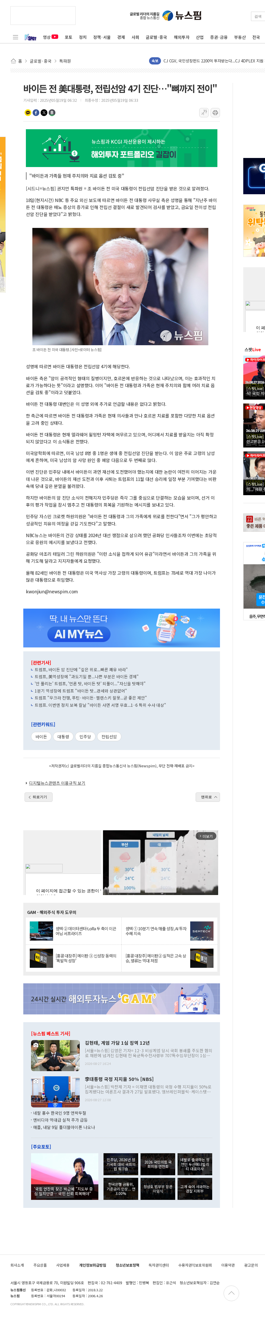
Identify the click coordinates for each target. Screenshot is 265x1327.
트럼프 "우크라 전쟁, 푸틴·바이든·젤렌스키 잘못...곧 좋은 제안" (91, 698)
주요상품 (40, 1265)
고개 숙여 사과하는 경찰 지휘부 (194, 1189)
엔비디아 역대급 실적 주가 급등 (60, 1120)
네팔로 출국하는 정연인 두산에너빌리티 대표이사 (194, 1164)
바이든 (41, 736)
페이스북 (36, 112)
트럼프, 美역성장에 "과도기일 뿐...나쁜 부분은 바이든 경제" (87, 676)
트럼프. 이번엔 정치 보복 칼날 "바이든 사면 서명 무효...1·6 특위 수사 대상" (100, 705)
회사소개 (17, 1265)
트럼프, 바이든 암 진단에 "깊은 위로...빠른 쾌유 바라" (81, 669)
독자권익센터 (159, 1265)
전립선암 (109, 736)
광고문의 (251, 1265)
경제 (121, 37)
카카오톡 (28, 112)
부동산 (240, 37)
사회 (135, 37)
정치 (83, 37)
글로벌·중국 (156, 37)
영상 (47, 37)
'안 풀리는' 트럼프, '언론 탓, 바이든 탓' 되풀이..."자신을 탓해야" (90, 683)
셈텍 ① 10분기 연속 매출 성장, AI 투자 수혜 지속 (156, 931)
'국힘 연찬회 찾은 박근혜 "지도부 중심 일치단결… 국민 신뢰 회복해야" (63, 1191)
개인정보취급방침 (92, 1265)
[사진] (55, 1055)
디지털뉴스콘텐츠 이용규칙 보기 (57, 783)
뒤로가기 (40, 797)
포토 (68, 37)
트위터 (44, 112)
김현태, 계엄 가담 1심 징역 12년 (117, 1043)
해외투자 (181, 37)
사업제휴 (63, 1265)
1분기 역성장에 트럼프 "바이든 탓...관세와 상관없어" (81, 691)
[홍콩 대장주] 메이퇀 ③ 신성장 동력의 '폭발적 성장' (86, 958)
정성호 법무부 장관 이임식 (157, 1189)
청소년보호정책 (127, 1265)
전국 (256, 37)
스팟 (253, 349)
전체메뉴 (15, 37)
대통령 (63, 736)
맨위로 (206, 797)
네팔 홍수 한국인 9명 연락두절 (59, 1113)
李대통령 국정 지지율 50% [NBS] (119, 1079)
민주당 (85, 736)
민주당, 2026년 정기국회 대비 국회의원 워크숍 (120, 1164)
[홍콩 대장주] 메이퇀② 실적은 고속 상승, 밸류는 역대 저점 (156, 958)
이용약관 (228, 1265)
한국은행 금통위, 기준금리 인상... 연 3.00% (121, 1188)
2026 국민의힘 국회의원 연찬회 (158, 1164)
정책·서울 (102, 37)
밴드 (52, 112)
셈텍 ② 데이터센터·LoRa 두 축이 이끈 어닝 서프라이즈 (86, 931)
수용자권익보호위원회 (195, 1265)
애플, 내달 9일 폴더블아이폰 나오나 (64, 1127)
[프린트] (215, 112)
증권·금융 (219, 37)
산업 (200, 37)
